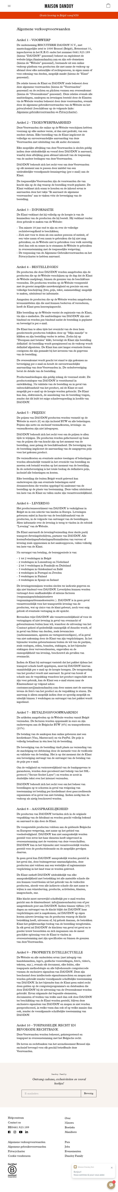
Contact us (14, 1122)
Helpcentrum (16, 1117)
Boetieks (70, 1127)
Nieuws (69, 1122)
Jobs (67, 1146)
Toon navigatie (9, 5)
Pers (67, 1142)
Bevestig (88, 1093)
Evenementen (73, 1151)
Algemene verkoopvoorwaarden (26, 1142)
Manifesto (71, 1132)
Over (68, 1118)
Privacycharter (67, 112)
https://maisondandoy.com (42, 59)
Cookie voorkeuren (19, 1155)
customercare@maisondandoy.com (37, 687)
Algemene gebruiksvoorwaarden (36, 112)
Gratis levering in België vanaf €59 (59, 15)
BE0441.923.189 (18, 1127)
